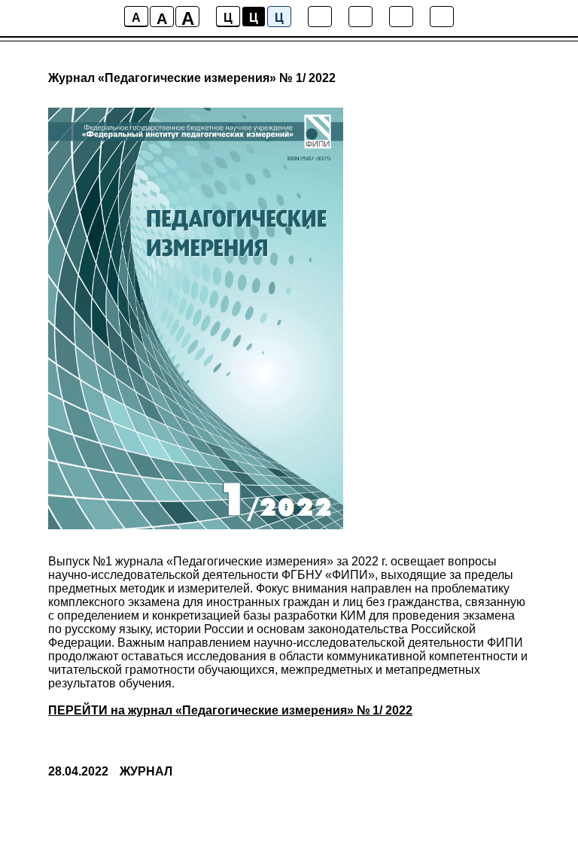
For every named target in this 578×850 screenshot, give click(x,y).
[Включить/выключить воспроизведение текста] (360, 16)
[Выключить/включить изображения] (320, 16)
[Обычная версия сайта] (442, 16)
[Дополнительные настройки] (401, 16)
